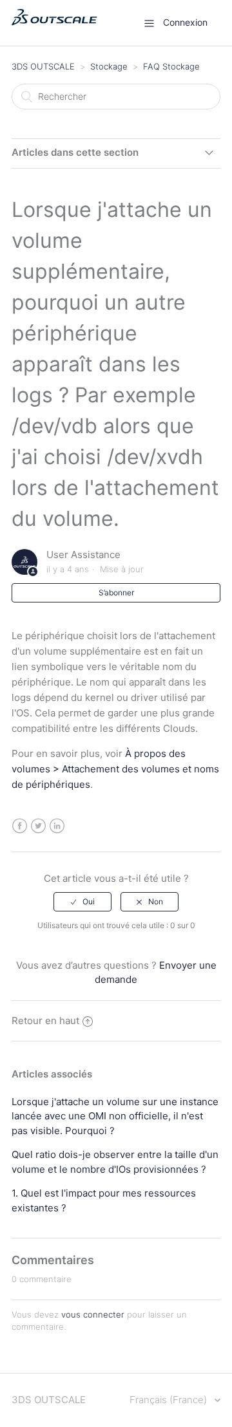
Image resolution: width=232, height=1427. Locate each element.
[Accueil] (54, 29)
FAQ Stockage (171, 66)
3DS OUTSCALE (43, 66)
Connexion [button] (185, 22)
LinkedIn (57, 826)
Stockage (109, 66)
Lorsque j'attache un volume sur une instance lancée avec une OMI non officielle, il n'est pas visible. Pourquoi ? (115, 1116)
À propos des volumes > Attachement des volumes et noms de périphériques (115, 768)
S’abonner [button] (116, 592)
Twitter (38, 826)
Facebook (20, 826)
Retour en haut (45, 1020)
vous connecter (92, 1314)
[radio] (82, 901)
